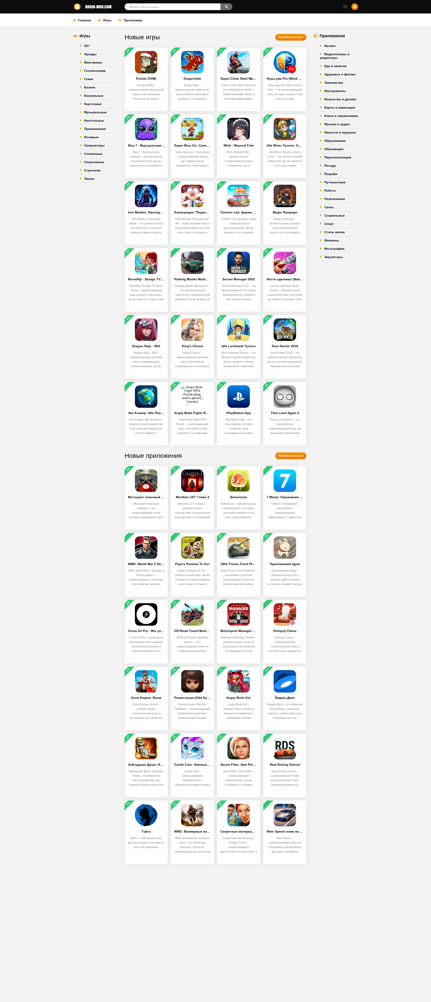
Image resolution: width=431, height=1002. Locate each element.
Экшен (89, 178)
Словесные (93, 154)
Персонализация (337, 157)
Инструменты (335, 91)
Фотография (334, 248)
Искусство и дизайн (340, 99)
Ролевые (91, 137)
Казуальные (93, 95)
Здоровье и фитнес (340, 74)
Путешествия (334, 182)
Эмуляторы (333, 257)
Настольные (94, 120)
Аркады (90, 54)
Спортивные (94, 162)
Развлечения (334, 199)
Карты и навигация (339, 107)
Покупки (330, 174)
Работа (330, 190)
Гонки (88, 79)
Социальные (334, 215)
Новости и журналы (340, 132)
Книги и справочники (341, 116)
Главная (84, 20)
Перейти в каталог (291, 37)
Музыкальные (95, 112)
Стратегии (92, 170)
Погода (330, 165)
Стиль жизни (334, 232)
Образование (335, 141)
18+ (87, 46)
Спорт (329, 224)
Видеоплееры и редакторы (335, 55)
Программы (133, 20)
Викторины (93, 62)
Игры (107, 20)
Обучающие (333, 149)
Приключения (95, 129)
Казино (89, 87)
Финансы (331, 240)
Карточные (93, 104)
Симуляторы (94, 145)
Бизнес (330, 46)
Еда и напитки (335, 66)
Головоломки (95, 70)
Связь (329, 207)
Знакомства (333, 82)
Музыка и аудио (337, 124)
